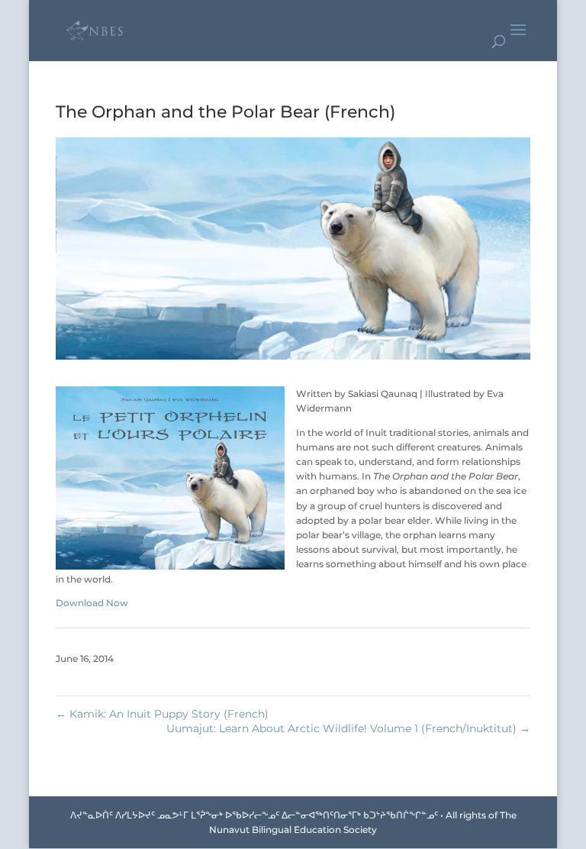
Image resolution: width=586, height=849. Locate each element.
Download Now (92, 603)
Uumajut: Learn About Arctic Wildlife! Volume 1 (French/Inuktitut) (348, 728)
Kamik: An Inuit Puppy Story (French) (162, 714)
